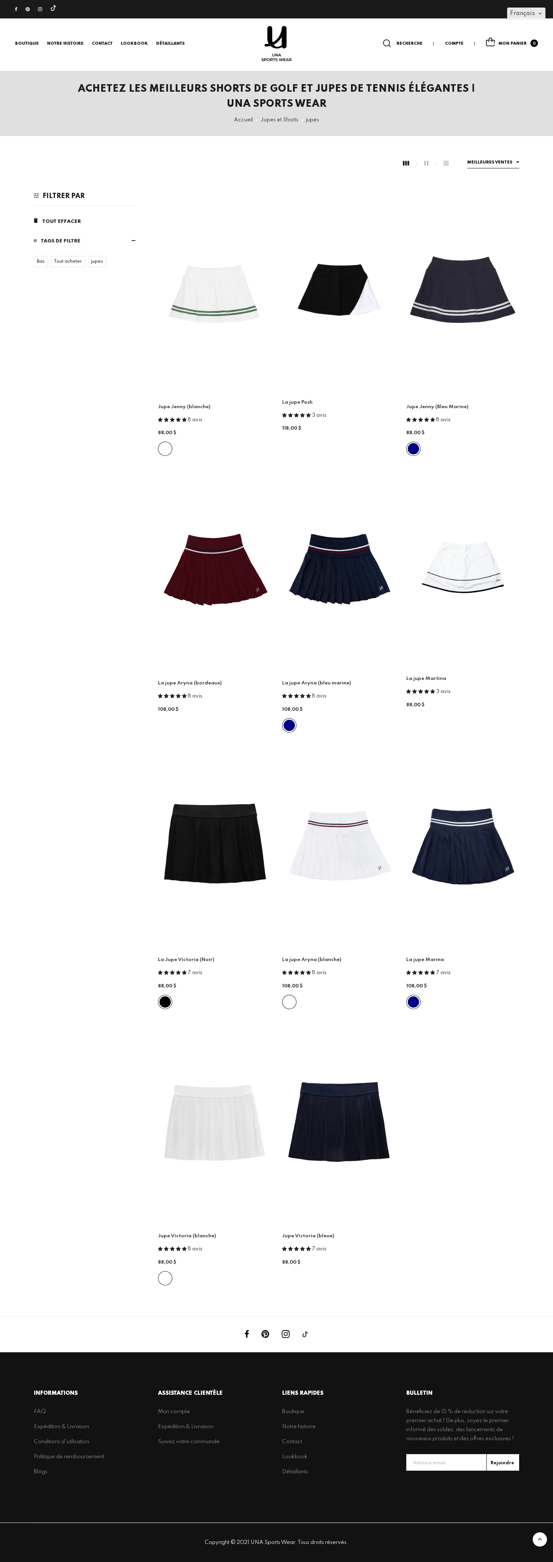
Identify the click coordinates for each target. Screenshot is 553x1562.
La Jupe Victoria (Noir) (186, 959)
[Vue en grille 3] (410, 163)
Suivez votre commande (189, 1442)
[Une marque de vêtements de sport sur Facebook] (16, 9)
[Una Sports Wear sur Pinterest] (28, 9)
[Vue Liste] (446, 163)
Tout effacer (61, 221)
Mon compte (174, 1412)
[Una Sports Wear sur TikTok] (53, 8)
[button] (173, 420)
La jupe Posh (297, 402)
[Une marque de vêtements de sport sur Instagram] (40, 9)
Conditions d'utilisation (61, 1442)
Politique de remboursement (69, 1457)
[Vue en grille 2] (430, 163)
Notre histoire (65, 43)
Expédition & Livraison (61, 1427)
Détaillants (170, 43)
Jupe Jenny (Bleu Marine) (437, 406)
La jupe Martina (426, 678)
